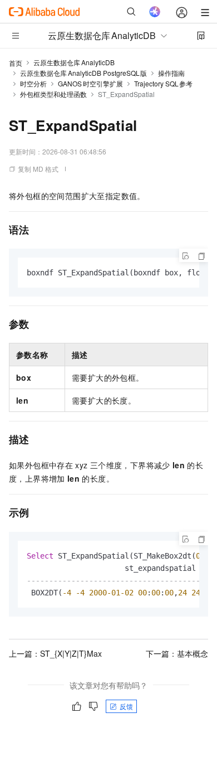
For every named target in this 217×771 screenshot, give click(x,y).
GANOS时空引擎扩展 (90, 83)
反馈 (126, 706)
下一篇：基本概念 (177, 653)
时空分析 (33, 83)
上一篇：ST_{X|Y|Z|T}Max (55, 653)
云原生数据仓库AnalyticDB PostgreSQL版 (83, 72)
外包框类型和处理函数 (53, 94)
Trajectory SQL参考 (163, 83)
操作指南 (171, 72)
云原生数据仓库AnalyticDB (74, 62)
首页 (15, 62)
